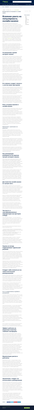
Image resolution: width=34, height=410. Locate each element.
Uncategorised (27, 24)
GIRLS (26, 17)
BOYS (26, 16)
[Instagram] (29, 407)
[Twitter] (26, 407)
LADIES (26, 18)
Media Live (4, 407)
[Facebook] (24, 407)
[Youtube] (27, 407)
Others (26, 23)
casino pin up (10, 38)
